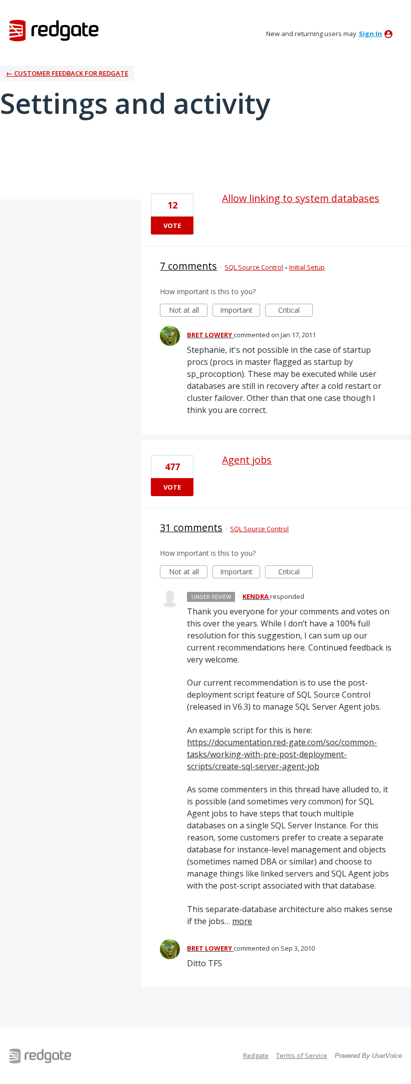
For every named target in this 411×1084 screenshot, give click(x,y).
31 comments (191, 527)
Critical (295, 311)
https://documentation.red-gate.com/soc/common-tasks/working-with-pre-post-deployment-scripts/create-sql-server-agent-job (282, 754)
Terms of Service (301, 1055)
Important (240, 311)
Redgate (256, 1055)
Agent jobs (247, 460)
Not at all (188, 311)
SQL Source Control (254, 267)
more (242, 921)
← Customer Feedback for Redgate (67, 73)
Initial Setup (307, 267)
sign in (370, 33)
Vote (172, 225)
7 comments (188, 266)
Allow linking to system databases (300, 198)
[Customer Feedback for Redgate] (54, 30)
